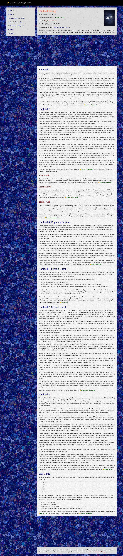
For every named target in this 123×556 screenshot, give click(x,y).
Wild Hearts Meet (59, 27)
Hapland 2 (11, 14)
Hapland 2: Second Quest (15, 26)
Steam (55, 21)
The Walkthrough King (20, 2)
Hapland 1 (11, 10)
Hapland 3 (11, 29)
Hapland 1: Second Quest (15, 22)
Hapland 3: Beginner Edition (16, 18)
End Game (11, 33)
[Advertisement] (20, 67)
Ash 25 (67, 27)
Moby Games (48, 21)
